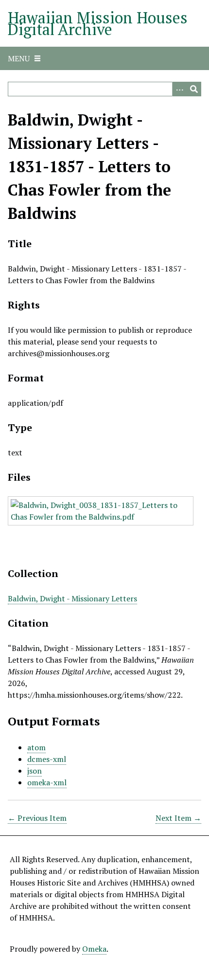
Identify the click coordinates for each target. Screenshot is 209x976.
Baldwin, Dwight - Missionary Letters (72, 598)
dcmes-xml (46, 759)
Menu (19, 58)
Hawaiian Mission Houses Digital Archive (98, 23)
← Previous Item (37, 818)
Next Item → (178, 818)
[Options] (179, 89)
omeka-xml (47, 782)
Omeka (94, 948)
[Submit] (194, 89)
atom (36, 747)
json (34, 770)
